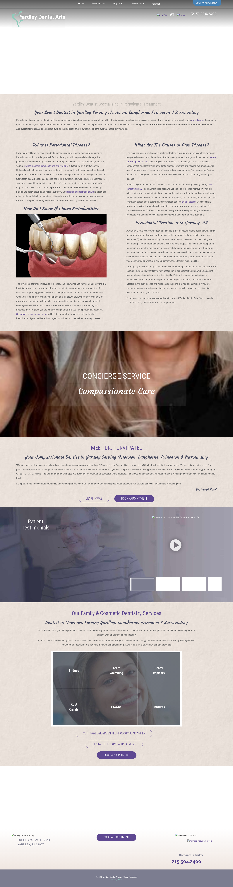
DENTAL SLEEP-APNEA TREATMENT (114, 744)
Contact (156, 3)
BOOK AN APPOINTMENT (207, 2)
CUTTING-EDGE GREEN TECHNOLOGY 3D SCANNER (114, 733)
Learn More (94, 498)
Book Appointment (134, 498)
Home (81, 3)
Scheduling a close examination (31, 314)
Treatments (97, 3)
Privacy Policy (116, 879)
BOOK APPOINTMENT (117, 755)
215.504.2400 (186, 861)
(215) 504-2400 (204, 13)
